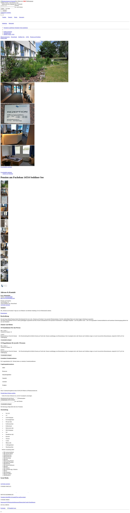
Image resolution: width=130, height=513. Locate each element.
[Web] (2, 482)
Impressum (3, 502)
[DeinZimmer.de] (36, 492)
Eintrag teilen (4, 38)
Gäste (8, 8)
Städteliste (4, 23)
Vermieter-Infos (7, 33)
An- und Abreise (19, 7)
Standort (17, 5)
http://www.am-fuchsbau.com (8, 298)
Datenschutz (22, 502)
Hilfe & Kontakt (12, 497)
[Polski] (5, 25)
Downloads (23, 497)
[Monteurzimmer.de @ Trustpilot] (11, 508)
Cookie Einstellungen (30, 502)
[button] (3, 20)
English (4, 17)
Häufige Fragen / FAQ (9, 34)
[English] (1, 25)
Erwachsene (12, 399)
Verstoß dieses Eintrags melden (8, 393)
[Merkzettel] (12, 12)
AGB (7, 502)
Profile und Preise (8, 31)
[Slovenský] (7, 25)
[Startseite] (8, 171)
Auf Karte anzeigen (5, 305)
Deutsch (10, 17)
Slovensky (21, 17)
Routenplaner (4, 313)
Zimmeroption (21, 398)
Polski (15, 17)
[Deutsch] (3, 25)
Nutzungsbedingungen (13, 502)
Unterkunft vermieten (6, 12)
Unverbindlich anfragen (6, 167)
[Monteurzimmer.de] (8, 492)
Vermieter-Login (7, 27)
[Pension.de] (22, 492)
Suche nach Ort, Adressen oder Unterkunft (12, 4)
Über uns (18, 497)
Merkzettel (11, 23)
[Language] (2, 14)
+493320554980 (8, 297)
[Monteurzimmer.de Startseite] (8, 1)
